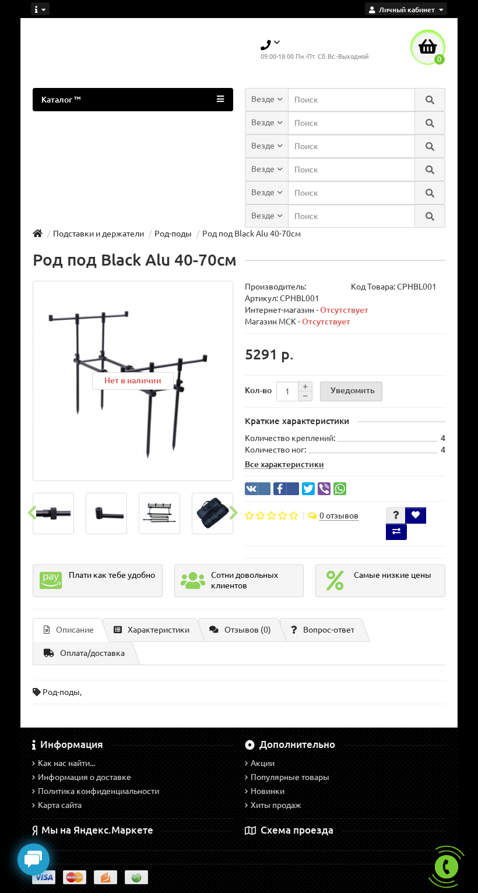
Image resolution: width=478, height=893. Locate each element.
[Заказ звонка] (446, 866)
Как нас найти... (66, 763)
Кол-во (258, 390)
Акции (263, 763)
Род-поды (61, 692)
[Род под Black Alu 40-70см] (53, 513)
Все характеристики (284, 464)
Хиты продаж (276, 805)
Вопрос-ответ (328, 629)
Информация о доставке (84, 777)
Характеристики (158, 629)
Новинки (267, 791)
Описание (75, 629)
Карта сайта (60, 805)
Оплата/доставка (92, 653)
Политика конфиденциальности (98, 791)
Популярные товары (290, 777)
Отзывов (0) (247, 629)
